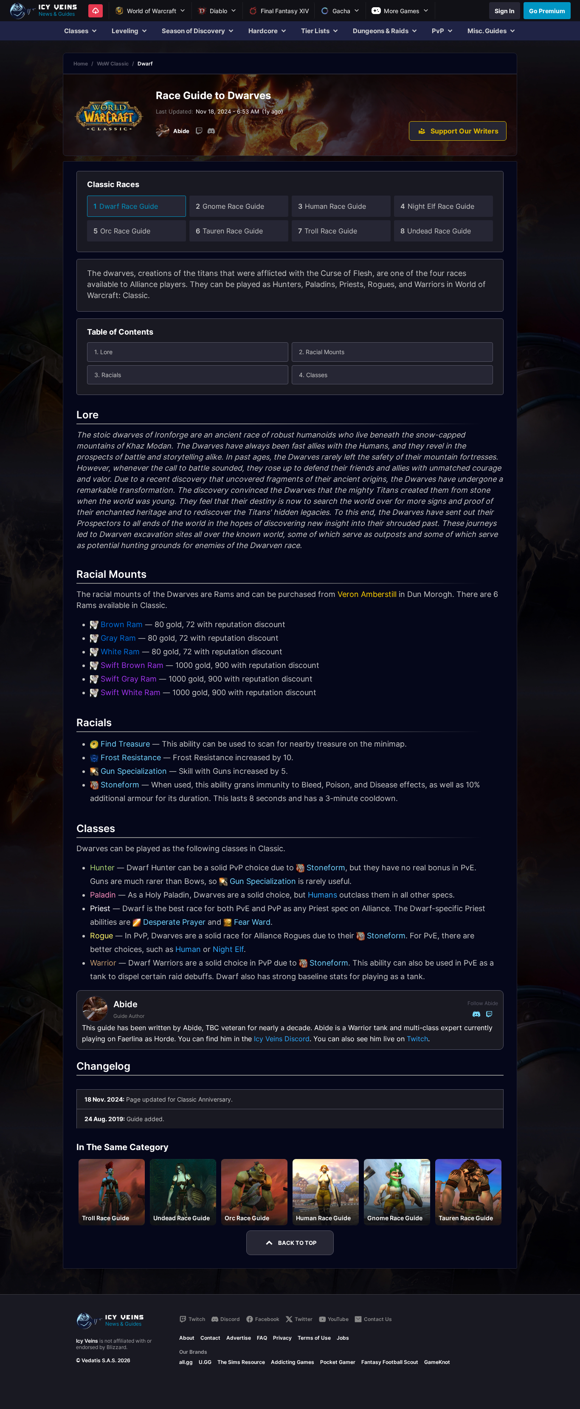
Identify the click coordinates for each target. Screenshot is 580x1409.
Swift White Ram (130, 692)
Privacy (282, 1338)
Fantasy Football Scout (389, 1362)
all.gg (186, 1362)
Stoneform (120, 784)
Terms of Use (314, 1338)
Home (80, 63)
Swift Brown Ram (132, 665)
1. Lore (103, 351)
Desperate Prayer (174, 922)
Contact (210, 1338)
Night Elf (228, 949)
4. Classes (313, 374)
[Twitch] (199, 131)
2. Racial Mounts (321, 351)
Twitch (417, 1038)
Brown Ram (122, 624)
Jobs (343, 1338)
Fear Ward (252, 922)
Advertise (238, 1338)
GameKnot (437, 1362)
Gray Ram (118, 637)
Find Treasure (125, 743)
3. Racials (107, 374)
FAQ (262, 1338)
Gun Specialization (134, 771)
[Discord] (211, 131)
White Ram (120, 651)
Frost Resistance (131, 757)
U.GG (205, 1362)
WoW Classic (113, 63)
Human (188, 949)
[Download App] (95, 10)
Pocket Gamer (337, 1362)
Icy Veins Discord (282, 1038)
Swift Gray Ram (129, 678)
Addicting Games (292, 1362)
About (186, 1338)
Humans (322, 894)
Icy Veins (87, 1341)
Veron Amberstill (367, 594)
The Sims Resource (241, 1362)
